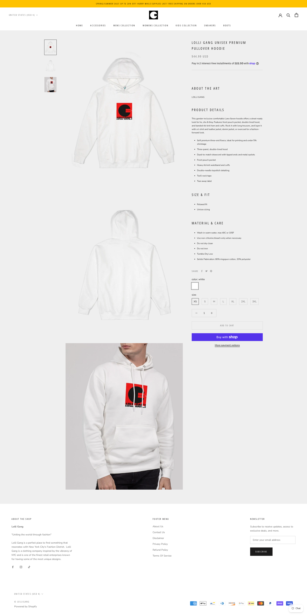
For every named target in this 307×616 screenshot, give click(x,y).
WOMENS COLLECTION (155, 25)
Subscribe (261, 551)
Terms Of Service (162, 555)
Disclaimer (158, 538)
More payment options (227, 345)
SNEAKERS (210, 25)
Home (79, 25)
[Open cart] (296, 15)
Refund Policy (160, 550)
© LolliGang (21, 601)
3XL (254, 301)
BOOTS (227, 25)
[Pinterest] (211, 271)
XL (232, 301)
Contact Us (159, 532)
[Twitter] (206, 271)
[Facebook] (202, 271)
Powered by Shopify (25, 606)
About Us (158, 526)
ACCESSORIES (98, 25)
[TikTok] (29, 567)
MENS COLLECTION (124, 25)
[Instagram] (21, 567)
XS (195, 301)
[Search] (288, 15)
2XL (243, 301)
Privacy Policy (160, 544)
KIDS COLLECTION (186, 25)
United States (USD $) (22, 15)
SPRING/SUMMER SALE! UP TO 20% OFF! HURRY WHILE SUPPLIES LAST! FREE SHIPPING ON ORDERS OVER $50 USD (153, 3)
